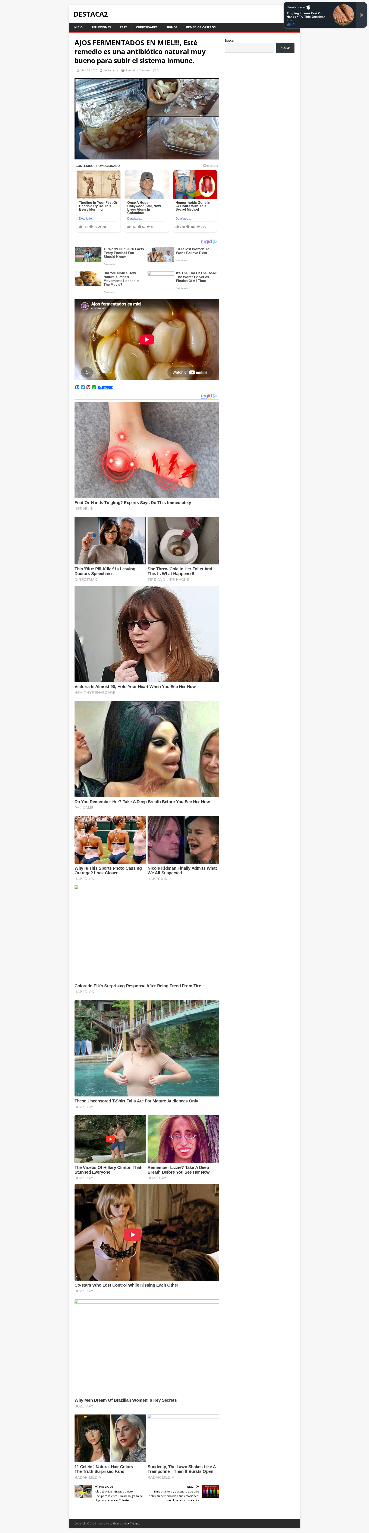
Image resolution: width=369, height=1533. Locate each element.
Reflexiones (101, 27)
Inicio (78, 27)
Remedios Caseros (201, 27)
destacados (111, 70)
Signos (171, 27)
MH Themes (132, 1523)
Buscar (229, 40)
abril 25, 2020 (89, 70)
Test (123, 27)
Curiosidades (147, 27)
